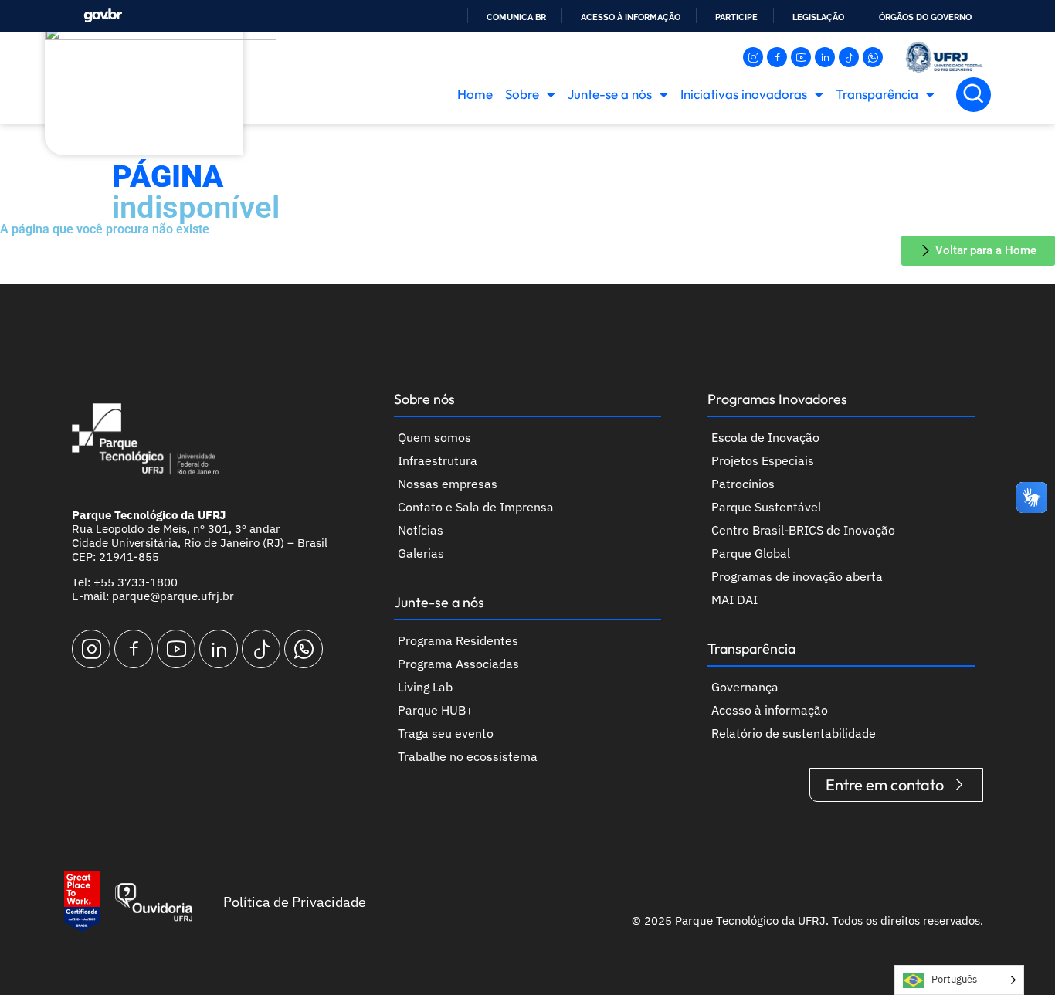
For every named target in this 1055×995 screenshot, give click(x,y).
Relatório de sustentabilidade (793, 733)
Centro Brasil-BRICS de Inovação (803, 530)
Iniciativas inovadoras (743, 94)
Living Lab (425, 686)
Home (475, 94)
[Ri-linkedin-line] (825, 57)
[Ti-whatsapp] (873, 57)
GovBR (102, 15)
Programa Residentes (458, 640)
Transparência (877, 94)
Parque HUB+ (435, 710)
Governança (745, 686)
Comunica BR (516, 17)
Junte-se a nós (610, 94)
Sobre (522, 94)
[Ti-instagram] (753, 57)
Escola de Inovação (765, 437)
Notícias (420, 530)
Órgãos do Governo (925, 17)
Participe (736, 17)
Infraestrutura (437, 460)
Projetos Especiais (762, 460)
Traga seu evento (446, 733)
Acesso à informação (630, 17)
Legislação (818, 17)
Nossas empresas (447, 483)
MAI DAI (734, 599)
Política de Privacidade (294, 902)
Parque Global (750, 553)
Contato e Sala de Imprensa (476, 506)
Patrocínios (743, 483)
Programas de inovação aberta (797, 576)
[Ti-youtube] (801, 57)
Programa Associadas (458, 663)
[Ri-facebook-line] (777, 57)
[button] (973, 94)
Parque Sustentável (766, 506)
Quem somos (434, 437)
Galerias (421, 553)
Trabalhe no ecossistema (468, 756)
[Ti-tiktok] (849, 57)
